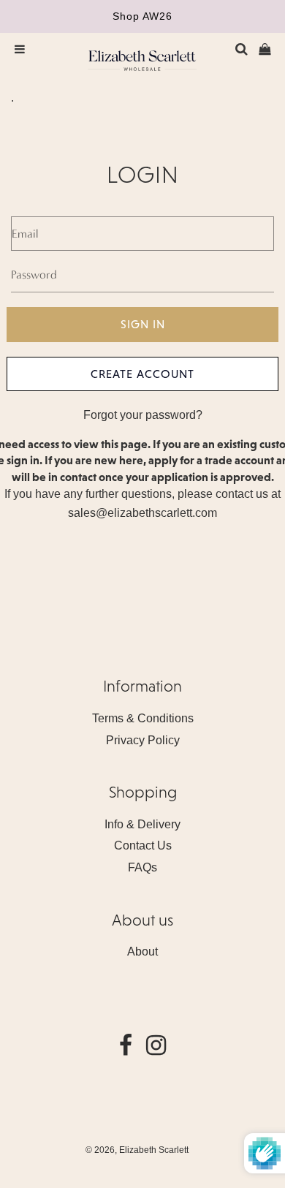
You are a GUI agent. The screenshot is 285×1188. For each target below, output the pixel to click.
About (142, 951)
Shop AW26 (142, 16)
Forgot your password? (142, 415)
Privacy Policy (143, 740)
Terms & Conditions (143, 718)
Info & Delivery (142, 824)
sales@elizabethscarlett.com (142, 513)
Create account (142, 373)
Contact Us (143, 845)
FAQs (142, 867)
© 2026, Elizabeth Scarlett (137, 1150)
